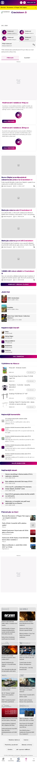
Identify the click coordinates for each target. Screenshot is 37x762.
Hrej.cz (4, 541)
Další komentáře (18, 463)
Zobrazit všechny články (18, 284)
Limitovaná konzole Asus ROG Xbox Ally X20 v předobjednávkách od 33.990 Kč (9, 731)
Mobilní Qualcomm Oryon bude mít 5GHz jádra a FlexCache (15, 531)
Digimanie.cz (5, 549)
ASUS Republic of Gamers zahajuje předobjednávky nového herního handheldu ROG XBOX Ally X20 (8, 631)
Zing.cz (4, 519)
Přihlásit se (31, 2)
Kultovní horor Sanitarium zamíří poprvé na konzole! (8, 638)
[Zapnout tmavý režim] (24, 2)
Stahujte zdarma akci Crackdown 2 (16, 210)
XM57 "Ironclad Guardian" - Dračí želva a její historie (9, 700)
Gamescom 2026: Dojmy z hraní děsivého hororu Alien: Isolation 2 (15, 538)
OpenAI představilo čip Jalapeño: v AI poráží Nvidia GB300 (9, 664)
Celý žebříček (18, 356)
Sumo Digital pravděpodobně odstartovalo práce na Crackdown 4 (16, 178)
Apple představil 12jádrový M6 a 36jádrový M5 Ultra (9, 724)
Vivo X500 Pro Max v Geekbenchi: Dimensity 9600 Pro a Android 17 (27, 732)
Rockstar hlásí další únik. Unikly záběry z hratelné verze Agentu (9, 623)
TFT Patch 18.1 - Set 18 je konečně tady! (26, 668)
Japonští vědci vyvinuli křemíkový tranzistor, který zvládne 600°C (8, 657)
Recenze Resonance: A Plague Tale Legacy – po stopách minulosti (16, 517)
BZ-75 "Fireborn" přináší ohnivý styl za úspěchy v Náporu (8, 695)
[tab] (10, 58)
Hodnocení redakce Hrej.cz (15, 103)
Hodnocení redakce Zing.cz (15, 128)
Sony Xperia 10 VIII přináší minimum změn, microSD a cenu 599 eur (26, 725)
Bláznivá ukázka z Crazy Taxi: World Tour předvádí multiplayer (27, 635)
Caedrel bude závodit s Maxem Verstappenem (25, 663)
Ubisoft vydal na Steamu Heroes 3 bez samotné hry (26, 700)
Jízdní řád (5, 292)
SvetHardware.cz (6, 534)
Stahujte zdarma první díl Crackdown (17, 241)
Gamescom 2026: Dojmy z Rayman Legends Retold (26, 629)
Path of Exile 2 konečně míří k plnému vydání (14, 524)
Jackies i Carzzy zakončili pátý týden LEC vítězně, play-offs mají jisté (27, 657)
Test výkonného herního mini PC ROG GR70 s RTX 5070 (9, 670)
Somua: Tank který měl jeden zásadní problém (9, 689)
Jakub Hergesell (7, 186)
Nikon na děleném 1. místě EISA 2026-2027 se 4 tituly (14, 546)
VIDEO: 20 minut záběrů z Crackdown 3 (17, 272)
